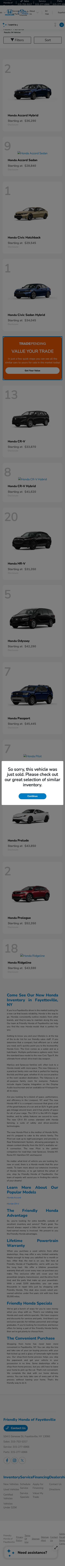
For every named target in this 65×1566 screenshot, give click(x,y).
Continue (32, 796)
